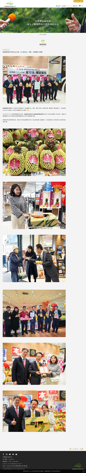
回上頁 (76, 449)
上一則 (72, 449)
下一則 (79, 449)
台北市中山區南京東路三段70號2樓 (19, 465)
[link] (5, 108)
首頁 (41, 34)
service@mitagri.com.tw (15, 463)
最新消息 (44, 34)
